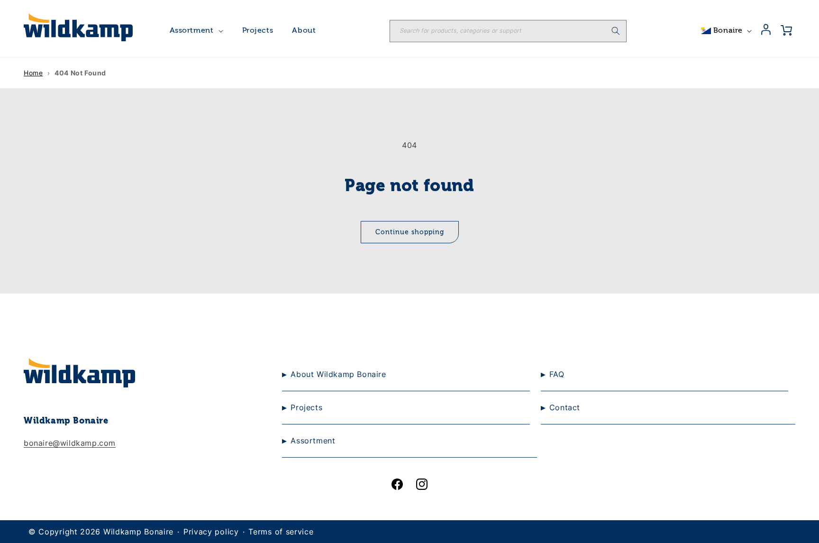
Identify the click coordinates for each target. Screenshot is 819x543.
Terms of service (280, 531)
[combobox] (508, 31)
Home (33, 73)
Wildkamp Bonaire (138, 531)
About (304, 31)
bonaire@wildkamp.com (70, 443)
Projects (257, 31)
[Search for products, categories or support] (615, 30)
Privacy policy (211, 531)
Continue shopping (409, 232)
